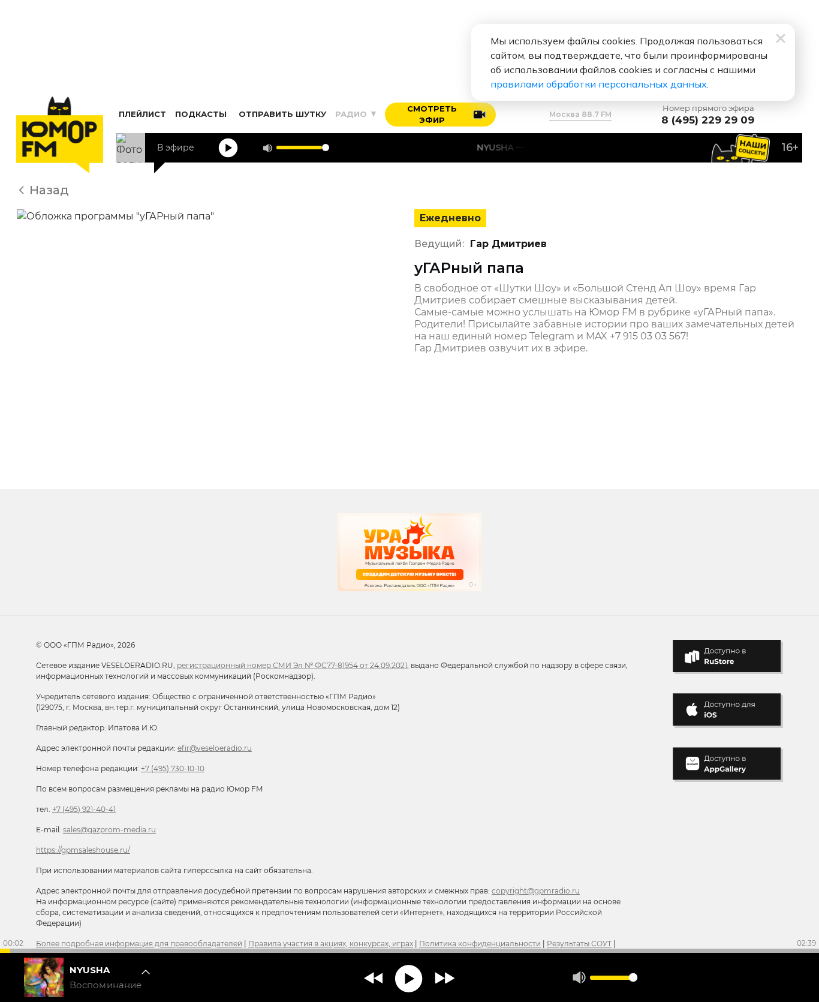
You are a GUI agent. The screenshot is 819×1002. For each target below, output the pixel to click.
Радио (352, 114)
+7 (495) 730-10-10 (172, 768)
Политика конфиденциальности (480, 943)
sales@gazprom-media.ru (109, 829)
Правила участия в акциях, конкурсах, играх (330, 943)
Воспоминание (105, 985)
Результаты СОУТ (579, 943)
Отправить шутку (282, 114)
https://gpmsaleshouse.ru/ (83, 849)
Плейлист (142, 114)
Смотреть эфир (432, 114)
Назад (49, 190)
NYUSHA (90, 970)
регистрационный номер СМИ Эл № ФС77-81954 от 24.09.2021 (292, 665)
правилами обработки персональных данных (598, 84)
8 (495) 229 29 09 (707, 120)
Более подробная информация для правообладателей (139, 943)
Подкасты (201, 114)
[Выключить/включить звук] (267, 148)
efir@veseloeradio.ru (214, 748)
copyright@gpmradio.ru (536, 890)
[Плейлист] (149, 977)
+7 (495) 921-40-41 (84, 809)
